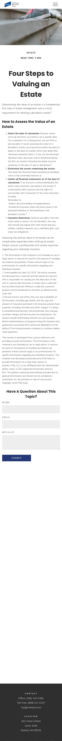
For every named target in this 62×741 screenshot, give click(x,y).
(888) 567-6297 (36, 702)
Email (6, 417)
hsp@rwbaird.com (31, 707)
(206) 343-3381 (35, 698)
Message (8, 432)
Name (6, 402)
